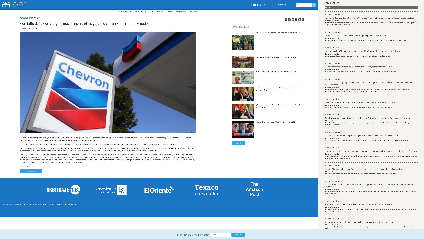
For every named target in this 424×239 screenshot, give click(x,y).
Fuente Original (31, 171)
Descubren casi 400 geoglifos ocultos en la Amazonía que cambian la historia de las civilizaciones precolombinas (368, 83)
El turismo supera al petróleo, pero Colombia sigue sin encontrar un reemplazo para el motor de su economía (369, 185)
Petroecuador (177, 12)
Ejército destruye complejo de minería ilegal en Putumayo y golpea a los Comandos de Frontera (367, 118)
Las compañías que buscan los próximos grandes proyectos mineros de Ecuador (360, 66)
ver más (238, 143)
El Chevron (125, 12)
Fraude (141, 12)
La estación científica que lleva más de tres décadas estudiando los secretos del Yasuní (363, 51)
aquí (28, 166)
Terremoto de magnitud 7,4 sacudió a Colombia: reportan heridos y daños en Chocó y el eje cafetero (369, 17)
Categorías (329, 7)
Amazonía (157, 12)
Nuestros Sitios (281, 5)
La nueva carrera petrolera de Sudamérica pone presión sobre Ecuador (356, 35)
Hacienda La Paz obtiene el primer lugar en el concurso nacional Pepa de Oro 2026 (361, 135)
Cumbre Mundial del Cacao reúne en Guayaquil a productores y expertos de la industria (363, 169)
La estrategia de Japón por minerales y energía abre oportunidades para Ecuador (360, 102)
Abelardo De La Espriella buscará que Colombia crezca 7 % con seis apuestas (359, 204)
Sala (194, 12)
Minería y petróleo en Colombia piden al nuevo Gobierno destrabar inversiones (360, 222)
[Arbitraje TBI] (63, 189)
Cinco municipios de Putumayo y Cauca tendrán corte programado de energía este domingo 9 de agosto (371, 151)
